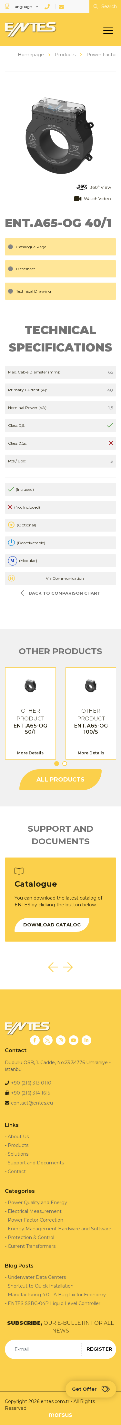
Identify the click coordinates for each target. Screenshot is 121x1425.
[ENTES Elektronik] (29, 29)
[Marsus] (60, 1415)
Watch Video (97, 198)
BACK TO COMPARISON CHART (64, 593)
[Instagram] (61, 1040)
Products (18, 1145)
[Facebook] (35, 1040)
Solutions (18, 1154)
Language (22, 6)
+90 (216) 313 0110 (31, 1083)
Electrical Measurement (35, 1211)
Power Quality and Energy (37, 1202)
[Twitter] (48, 1040)
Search (108, 6)
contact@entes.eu (32, 1103)
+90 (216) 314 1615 (30, 1093)
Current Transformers (31, 1246)
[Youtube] (73, 1040)
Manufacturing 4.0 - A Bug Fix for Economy (57, 1295)
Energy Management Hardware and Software (59, 1229)
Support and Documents (36, 1163)
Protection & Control (31, 1237)
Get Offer (84, 1389)
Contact (17, 1171)
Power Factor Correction (35, 1220)
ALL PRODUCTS (60, 779)
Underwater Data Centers (37, 1277)
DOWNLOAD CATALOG (52, 925)
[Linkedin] (86, 1040)
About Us (18, 1136)
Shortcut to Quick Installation (41, 1286)
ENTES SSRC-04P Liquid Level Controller (54, 1303)
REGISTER (99, 1349)
